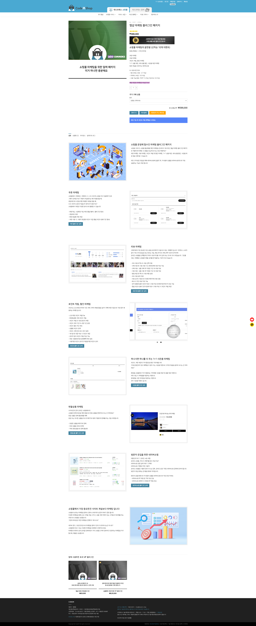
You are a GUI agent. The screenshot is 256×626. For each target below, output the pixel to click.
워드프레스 (120, 10)
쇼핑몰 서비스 (110, 14)
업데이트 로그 (91, 135)
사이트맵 (185, 624)
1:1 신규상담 (159, 1)
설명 (69, 135)
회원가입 (172, 2)
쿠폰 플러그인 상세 (75, 224)
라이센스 (83, 135)
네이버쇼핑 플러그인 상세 (140, 485)
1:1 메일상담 (159, 612)
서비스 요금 (121, 14)
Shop (134, 22)
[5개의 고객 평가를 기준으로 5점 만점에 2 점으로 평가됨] (159, 31)
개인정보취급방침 (154, 624)
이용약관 (146, 624)
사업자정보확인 (163, 624)
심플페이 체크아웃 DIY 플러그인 (112, 591)
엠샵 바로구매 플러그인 (83, 591)
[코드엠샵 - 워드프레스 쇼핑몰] (80, 8)
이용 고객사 (143, 14)
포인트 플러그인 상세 (76, 346)
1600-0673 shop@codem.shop (137, 607)
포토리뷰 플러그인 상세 (139, 291)
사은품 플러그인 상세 (139, 385)
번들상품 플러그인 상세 (77, 433)
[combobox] (159, 100)
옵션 (131, 97)
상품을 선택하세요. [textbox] (136, 100)
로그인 (166, 1)
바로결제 (144, 113)
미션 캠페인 (132, 14)
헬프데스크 (154, 14)
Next (190, 210)
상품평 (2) (76, 135)
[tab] (69, 135)
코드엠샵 (100, 14)
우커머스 (139, 22)
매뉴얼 (186, 1)
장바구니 (179, 1)
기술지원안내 (171, 624)
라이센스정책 (179, 624)
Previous (127, 210)
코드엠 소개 (71, 616)
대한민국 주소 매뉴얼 (157, 113)
